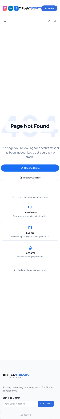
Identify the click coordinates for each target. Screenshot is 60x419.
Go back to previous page (31, 270)
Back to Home (32, 168)
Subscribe (49, 8)
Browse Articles (32, 177)
